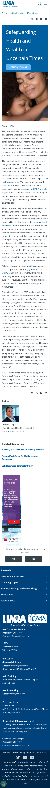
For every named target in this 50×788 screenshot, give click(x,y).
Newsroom (7, 594)
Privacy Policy (19, 752)
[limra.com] (10, 3)
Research (6, 570)
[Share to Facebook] (36, 19)
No (33, 559)
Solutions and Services (13, 576)
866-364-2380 (8, 683)
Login (21, 738)
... (6, 13)
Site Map (7, 752)
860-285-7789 (15, 632)
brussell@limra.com (11, 712)
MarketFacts (32, 13)
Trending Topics (9, 582)
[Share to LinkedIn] (41, 19)
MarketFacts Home (18, 67)
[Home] (2, 13)
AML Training (9, 676)
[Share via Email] (46, 19)
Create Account (9, 738)
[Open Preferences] (3, 784)
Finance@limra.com (16, 693)
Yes (13, 559)
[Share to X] (32, 19)
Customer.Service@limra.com (15, 636)
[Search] (40, 4)
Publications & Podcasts (17, 13)
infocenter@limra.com (18, 665)
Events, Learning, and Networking (19, 588)
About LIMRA (8, 600)
